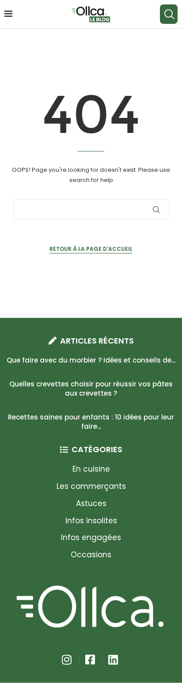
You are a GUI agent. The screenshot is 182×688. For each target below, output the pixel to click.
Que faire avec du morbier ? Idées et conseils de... (91, 360)
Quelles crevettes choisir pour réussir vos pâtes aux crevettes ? (91, 388)
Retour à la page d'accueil (91, 249)
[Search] (169, 14)
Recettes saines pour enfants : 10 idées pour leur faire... (91, 421)
